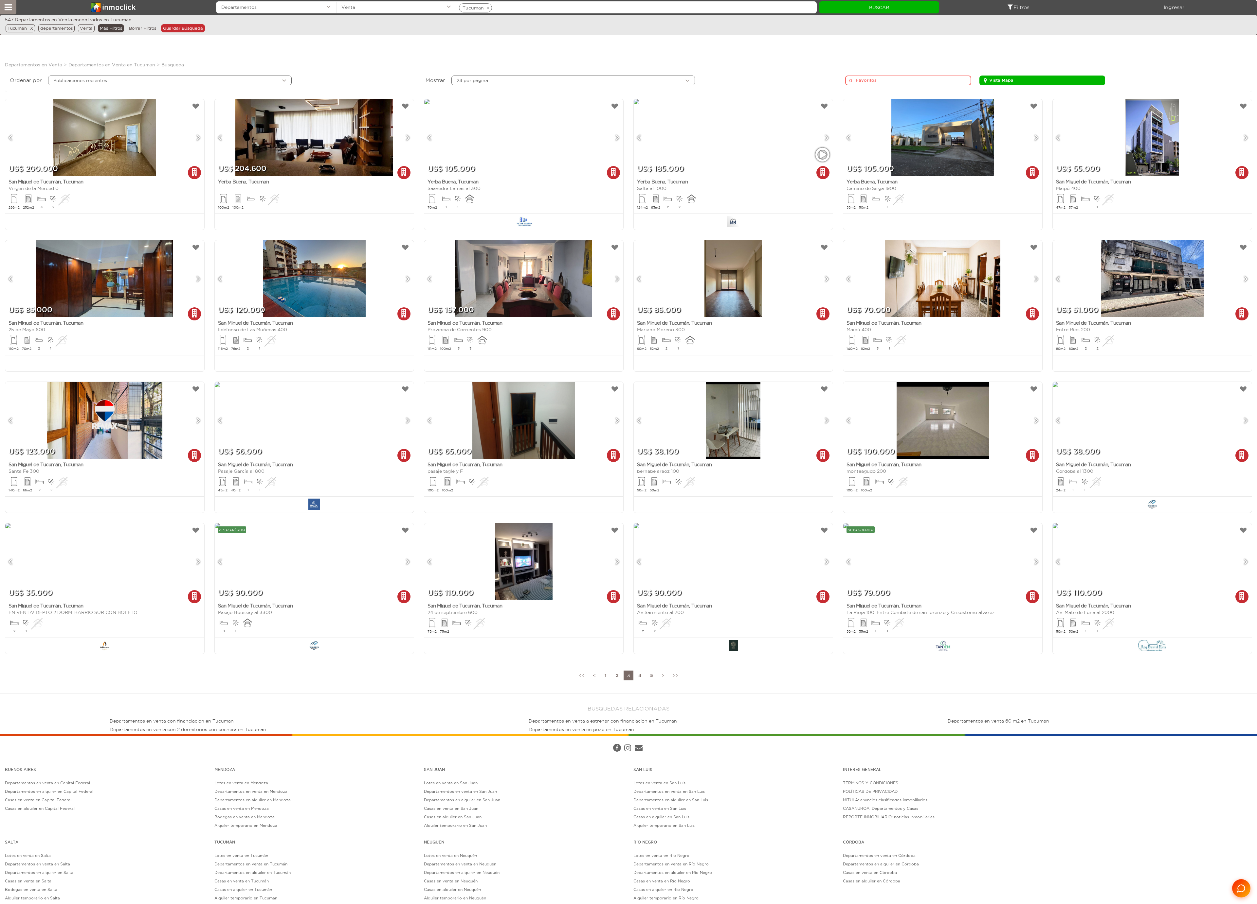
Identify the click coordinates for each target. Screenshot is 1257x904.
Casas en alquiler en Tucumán (243, 889)
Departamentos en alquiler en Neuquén (462, 872)
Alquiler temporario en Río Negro (666, 898)
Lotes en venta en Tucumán (241, 855)
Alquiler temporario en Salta (32, 898)
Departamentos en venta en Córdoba (879, 855)
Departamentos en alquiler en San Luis (670, 800)
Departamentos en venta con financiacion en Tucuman (172, 721)
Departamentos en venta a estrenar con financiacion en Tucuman (603, 721)
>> (676, 675)
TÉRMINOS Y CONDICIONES (870, 783)
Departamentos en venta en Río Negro (671, 864)
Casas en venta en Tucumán (241, 881)
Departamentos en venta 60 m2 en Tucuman (998, 721)
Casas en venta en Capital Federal (38, 800)
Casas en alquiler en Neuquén (452, 889)
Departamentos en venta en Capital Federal (47, 783)
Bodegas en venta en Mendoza (244, 817)
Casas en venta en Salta (28, 881)
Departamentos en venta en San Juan (460, 791)
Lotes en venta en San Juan (451, 783)
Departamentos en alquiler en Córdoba (881, 864)
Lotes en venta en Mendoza (241, 783)
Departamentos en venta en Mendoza (250, 791)
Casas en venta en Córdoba (870, 872)
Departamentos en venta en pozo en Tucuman (581, 729)
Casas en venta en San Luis (659, 808)
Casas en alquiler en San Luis (661, 817)
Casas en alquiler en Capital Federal (40, 808)
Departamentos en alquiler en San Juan (462, 800)
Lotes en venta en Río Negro (661, 855)
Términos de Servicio (162, 741)
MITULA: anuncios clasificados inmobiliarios (885, 800)
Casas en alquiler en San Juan (453, 817)
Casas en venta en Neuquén (451, 881)
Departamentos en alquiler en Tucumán (252, 872)
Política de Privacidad (115, 741)
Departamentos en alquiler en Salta (39, 872)
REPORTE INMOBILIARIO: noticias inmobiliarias (889, 817)
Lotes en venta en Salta (28, 855)
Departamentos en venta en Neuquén (460, 864)
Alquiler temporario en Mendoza (245, 825)
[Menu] (8, 7)
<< (581, 675)
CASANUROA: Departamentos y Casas (880, 808)
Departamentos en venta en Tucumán (250, 864)
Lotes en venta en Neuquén (450, 855)
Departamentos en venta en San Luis (669, 791)
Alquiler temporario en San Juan (455, 825)
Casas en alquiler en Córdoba (871, 881)
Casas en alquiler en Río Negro (663, 889)
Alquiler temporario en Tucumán (245, 898)
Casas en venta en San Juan (451, 808)
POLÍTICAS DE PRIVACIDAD (870, 791)
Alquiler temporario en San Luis (664, 825)
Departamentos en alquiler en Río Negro (672, 872)
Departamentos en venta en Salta (37, 864)
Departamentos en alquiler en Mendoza (252, 800)
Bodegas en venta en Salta (31, 889)
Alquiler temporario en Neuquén (455, 898)
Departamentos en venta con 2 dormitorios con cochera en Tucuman (188, 729)
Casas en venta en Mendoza (241, 808)
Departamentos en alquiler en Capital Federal (49, 791)
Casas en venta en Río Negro (661, 881)
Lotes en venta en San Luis (659, 783)
